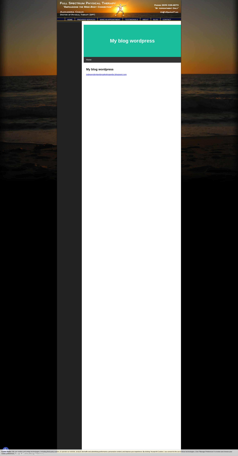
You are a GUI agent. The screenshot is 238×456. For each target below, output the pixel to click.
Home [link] (70, 20)
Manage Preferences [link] (36, 454)
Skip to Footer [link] (12, 6)
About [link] (146, 20)
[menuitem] (70, 19)
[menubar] (119, 19)
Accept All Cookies (22, 454)
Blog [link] (155, 20)
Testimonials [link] (131, 20)
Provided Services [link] (86, 20)
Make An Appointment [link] (110, 20)
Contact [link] (167, 20)
